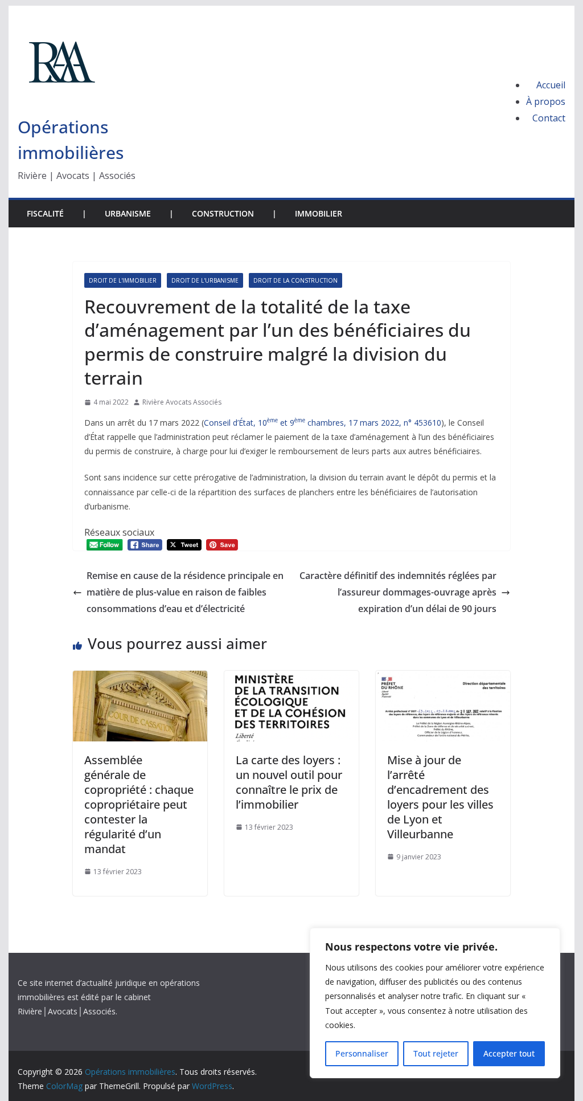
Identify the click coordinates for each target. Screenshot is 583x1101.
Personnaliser (361, 1053)
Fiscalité (45, 213)
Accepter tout (509, 1053)
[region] (435, 1003)
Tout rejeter (435, 1053)
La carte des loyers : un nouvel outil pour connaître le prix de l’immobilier (289, 782)
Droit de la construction (295, 280)
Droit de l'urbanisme (205, 280)
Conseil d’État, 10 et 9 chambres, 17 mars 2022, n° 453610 (322, 422)
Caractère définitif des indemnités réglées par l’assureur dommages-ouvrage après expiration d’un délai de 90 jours (397, 592)
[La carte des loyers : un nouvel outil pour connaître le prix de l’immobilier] (291, 678)
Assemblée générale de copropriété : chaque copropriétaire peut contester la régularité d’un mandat (139, 804)
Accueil (550, 85)
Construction (223, 213)
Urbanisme (128, 213)
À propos (545, 101)
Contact (548, 118)
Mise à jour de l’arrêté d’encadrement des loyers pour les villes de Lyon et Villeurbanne (440, 797)
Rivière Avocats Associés (181, 402)
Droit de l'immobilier (123, 280)
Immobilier (318, 213)
